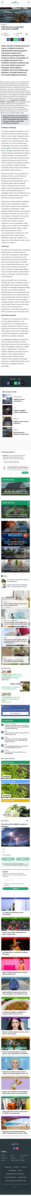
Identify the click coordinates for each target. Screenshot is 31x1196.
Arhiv (27, 820)
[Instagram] (17, 1148)
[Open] (4, 2)
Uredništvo (16, 1167)
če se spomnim (7, 855)
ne (3, 852)
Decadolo (13, 379)
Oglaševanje (7, 1167)
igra (19, 379)
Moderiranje (12, 1170)
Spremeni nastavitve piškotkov (15, 1174)
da (3, 849)
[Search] (29, 2)
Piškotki (20, 1170)
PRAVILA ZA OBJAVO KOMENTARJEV (11, 461)
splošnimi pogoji (15, 883)
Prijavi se (25, 472)
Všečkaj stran (17, 713)
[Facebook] (8, 39)
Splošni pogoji (22, 1177)
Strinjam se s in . (14, 884)
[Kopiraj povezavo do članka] (22, 39)
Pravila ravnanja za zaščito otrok (15, 1180)
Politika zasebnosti (10, 1177)
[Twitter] (11, 39)
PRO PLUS (24, 1167)
